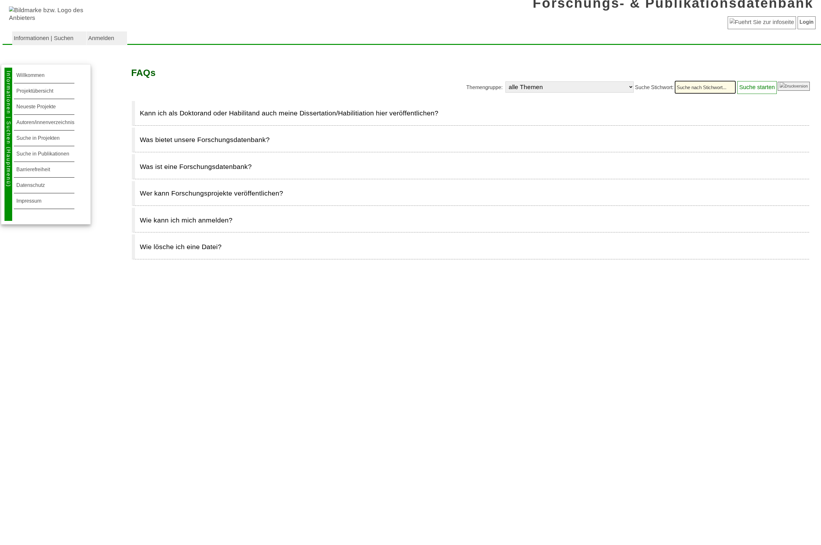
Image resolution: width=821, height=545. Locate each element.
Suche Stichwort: (655, 87)
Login (807, 22)
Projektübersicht (34, 91)
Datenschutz (30, 185)
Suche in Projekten (38, 138)
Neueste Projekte (36, 106)
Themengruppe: (485, 87)
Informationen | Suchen (43, 38)
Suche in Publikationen (42, 153)
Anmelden (101, 38)
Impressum (28, 201)
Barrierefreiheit (33, 169)
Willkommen (30, 75)
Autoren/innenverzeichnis (45, 122)
